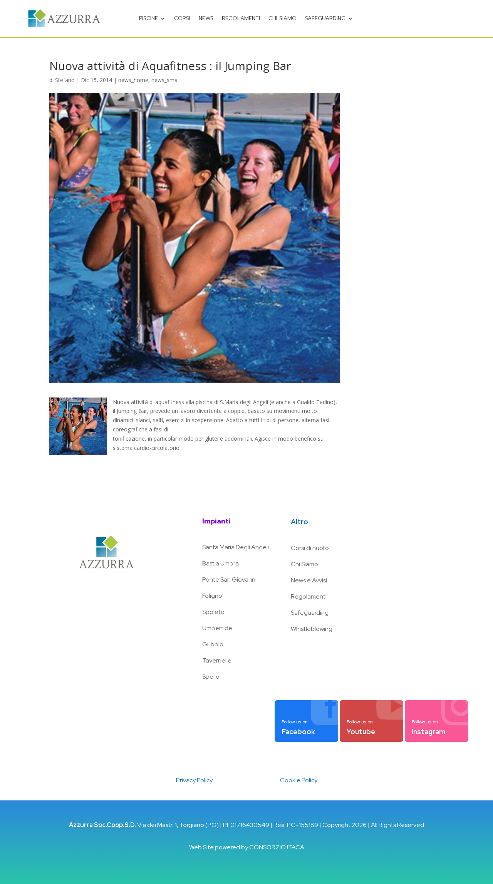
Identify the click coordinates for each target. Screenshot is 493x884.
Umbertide (217, 628)
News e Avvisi (309, 580)
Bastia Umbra (220, 563)
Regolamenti (241, 18)
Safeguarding (325, 18)
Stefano (65, 80)
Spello (211, 677)
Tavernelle (216, 660)
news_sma (164, 80)
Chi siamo (282, 18)
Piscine (148, 18)
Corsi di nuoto (310, 548)
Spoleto (213, 612)
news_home (133, 80)
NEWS (206, 18)
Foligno (212, 596)
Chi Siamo (304, 564)
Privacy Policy (194, 780)
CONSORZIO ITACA (276, 847)
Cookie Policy (298, 780)
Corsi (182, 18)
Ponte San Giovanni (229, 579)
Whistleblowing (311, 629)
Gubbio (212, 644)
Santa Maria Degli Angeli (235, 547)
